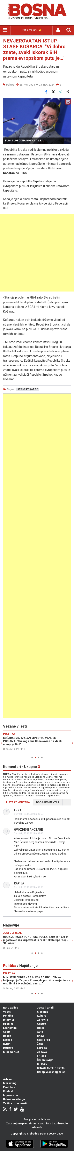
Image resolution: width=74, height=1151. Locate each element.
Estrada (42, 1047)
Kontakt (8, 1091)
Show (40, 1035)
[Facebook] (10, 1109)
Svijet (6, 1043)
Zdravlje (42, 1019)
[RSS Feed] (5, 1109)
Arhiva (7, 1079)
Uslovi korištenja (14, 1099)
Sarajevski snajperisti (51, 1071)
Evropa (7, 1039)
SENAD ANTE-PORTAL (51, 1068)
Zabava (42, 1051)
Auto (40, 1031)
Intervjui (8, 1019)
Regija (7, 1035)
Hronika (8, 1023)
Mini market (11, 1051)
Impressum (10, 1095)
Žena (40, 1043)
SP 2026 (42, 1063)
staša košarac (27, 389)
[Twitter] (16, 1109)
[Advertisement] (37, 253)
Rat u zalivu (10, 1007)
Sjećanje (42, 1011)
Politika (8, 1015)
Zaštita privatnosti (15, 1103)
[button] (67, 102)
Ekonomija (10, 1027)
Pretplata (9, 1087)
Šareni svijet (45, 1060)
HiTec (41, 1027)
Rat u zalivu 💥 (31, 30)
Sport (6, 1031)
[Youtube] (22, 1109)
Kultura (41, 1015)
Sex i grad (43, 1039)
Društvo (8, 1047)
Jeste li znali (45, 1007)
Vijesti (7, 1011)
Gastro (41, 1023)
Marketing (9, 1083)
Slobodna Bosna (37, 1133)
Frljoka (41, 1055)
